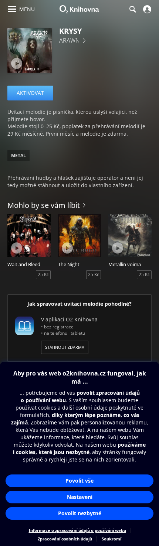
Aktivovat (30, 92)
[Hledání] (132, 9)
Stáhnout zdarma (64, 347)
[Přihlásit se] (146, 9)
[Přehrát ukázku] (16, 63)
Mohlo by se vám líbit (43, 205)
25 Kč (43, 274)
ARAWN (69, 40)
